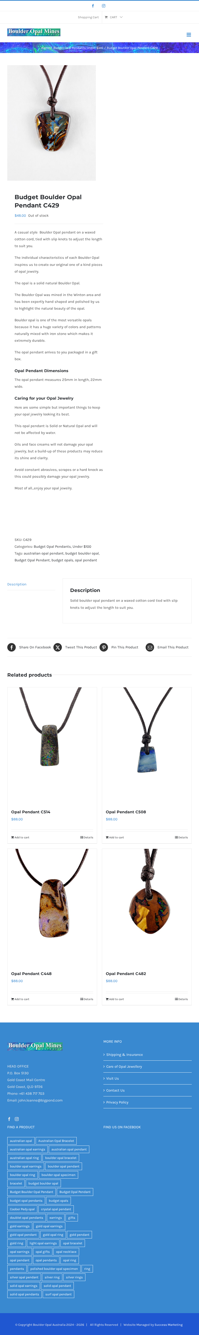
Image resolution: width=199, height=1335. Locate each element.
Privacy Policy (117, 1102)
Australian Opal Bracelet (56, 1141)
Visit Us (112, 1078)
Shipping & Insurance (124, 1054)
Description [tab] (16, 584)
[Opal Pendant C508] (146, 745)
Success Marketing (168, 1324)
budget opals (62, 560)
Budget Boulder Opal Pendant (31, 1192)
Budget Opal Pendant (32, 560)
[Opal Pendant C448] (52, 907)
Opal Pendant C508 (126, 812)
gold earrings (20, 1226)
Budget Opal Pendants (52, 546)
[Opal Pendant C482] (146, 907)
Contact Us (115, 1090)
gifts (71, 1217)
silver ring (52, 1277)
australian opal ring (24, 1158)
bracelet (16, 1183)
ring (87, 1269)
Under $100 (82, 546)
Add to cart (22, 837)
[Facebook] (93, 6)
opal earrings (19, 1252)
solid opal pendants (24, 1294)
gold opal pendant (23, 1234)
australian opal (21, 1141)
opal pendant (86, 560)
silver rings (74, 1277)
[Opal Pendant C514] (52, 745)
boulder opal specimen (58, 1175)
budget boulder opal (82, 553)
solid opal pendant (57, 1286)
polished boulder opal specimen (54, 1269)
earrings (56, 1217)
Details (88, 837)
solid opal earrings (23, 1286)
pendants (17, 1269)
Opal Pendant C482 (126, 973)
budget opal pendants (26, 1200)
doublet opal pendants (26, 1217)
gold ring (16, 1243)
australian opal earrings (27, 1149)
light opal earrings (43, 1243)
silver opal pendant (24, 1277)
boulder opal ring (22, 1175)
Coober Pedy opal (22, 1209)
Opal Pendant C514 (30, 812)
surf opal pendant (58, 1294)
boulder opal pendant (63, 1166)
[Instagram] (103, 6)
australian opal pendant (44, 553)
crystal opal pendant (56, 1209)
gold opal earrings (49, 1226)
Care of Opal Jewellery (124, 1066)
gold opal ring (53, 1234)
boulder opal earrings (25, 1166)
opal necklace (66, 1252)
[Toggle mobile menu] (189, 34)
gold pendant (79, 1234)
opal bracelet (72, 1243)
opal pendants (46, 1260)
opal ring (69, 1260)
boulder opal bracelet (60, 1158)
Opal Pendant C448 (31, 973)
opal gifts (43, 1252)
